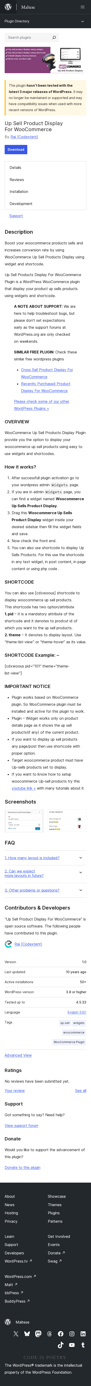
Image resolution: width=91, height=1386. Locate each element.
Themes (55, 1204)
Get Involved (59, 1236)
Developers (14, 1253)
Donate (56, 1253)
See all (80, 1090)
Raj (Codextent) (24, 136)
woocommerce (73, 1032)
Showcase (57, 1196)
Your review (15, 1090)
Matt (11, 1284)
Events (54, 1244)
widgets (78, 1023)
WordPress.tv (18, 1261)
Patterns (55, 1221)
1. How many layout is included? (32, 858)
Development (21, 203)
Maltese (22, 1322)
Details (15, 167)
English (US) (77, 1012)
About (10, 1196)
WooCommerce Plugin (69, 1042)
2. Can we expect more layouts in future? (24, 873)
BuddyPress (17, 1301)
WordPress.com (20, 1276)
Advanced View (18, 1055)
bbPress (14, 1292)
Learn (9, 1236)
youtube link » (24, 788)
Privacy (11, 1221)
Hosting (11, 1213)
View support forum (21, 1125)
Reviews (17, 179)
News (9, 1204)
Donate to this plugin (22, 1167)
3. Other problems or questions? (32, 890)
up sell (65, 1023)
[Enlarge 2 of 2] (80, 815)
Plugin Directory (17, 21)
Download (16, 149)
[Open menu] (83, 7)
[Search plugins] (54, 37)
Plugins (54, 1213)
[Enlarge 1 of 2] (37, 815)
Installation (19, 191)
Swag (55, 1261)
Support (16, 215)
